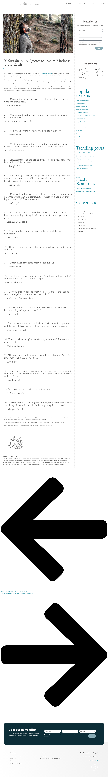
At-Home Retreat (82, 208)
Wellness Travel (81, 3)
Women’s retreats (81, 128)
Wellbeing (69, 3)
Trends (103, 3)
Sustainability (93, 3)
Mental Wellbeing (82, 217)
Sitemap (91, 760)
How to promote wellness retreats (85, 191)
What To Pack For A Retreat (84, 159)
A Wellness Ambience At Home (84, 165)
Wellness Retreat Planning (83, 188)
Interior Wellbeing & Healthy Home (86, 214)
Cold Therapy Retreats (82, 100)
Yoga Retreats (80, 137)
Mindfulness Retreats (82, 109)
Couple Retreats (80, 118)
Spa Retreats (79, 125)
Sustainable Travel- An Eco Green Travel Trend (89, 156)
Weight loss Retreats (82, 122)
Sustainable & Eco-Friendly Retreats (86, 115)
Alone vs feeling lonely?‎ (82, 168)
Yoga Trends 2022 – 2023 (83, 153)
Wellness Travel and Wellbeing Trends (87, 228)
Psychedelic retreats (82, 134)
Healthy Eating (81, 211)
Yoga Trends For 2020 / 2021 (84, 162)
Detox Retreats (80, 103)
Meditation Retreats (81, 106)
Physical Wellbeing (82, 219)
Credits (96, 760)
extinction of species (46, 73)
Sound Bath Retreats (82, 112)
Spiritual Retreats (81, 131)
